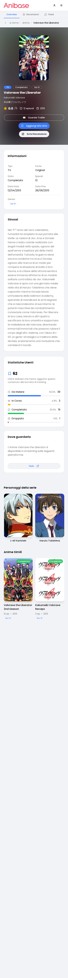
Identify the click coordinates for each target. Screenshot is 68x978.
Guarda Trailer (36, 117)
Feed (51, 14)
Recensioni (32, 14)
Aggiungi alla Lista (36, 125)
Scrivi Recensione (36, 134)
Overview (11, 14)
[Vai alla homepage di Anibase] (16, 5)
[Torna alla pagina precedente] (5, 22)
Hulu (31, 466)
